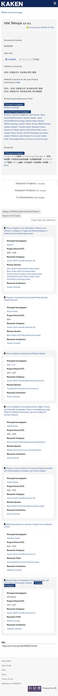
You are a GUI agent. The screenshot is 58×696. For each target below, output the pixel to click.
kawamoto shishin (13, 538)
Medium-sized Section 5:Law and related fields (24, 450)
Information (6, 661)
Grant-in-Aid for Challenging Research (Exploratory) (26, 442)
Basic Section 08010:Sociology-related (21, 271)
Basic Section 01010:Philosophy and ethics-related (25, 506)
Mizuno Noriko (12, 311)
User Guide (6, 665)
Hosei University (13, 458)
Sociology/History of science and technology (29, 139)
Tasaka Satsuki (12, 482)
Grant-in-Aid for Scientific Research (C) (21, 554)
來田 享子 (10, 245)
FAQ (3, 670)
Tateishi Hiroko (12, 426)
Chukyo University (13, 287)
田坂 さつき (11, 365)
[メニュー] (55, 3)
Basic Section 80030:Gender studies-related (23, 269)
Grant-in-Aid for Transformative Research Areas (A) (25, 381)
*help (52, 27)
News (4, 674)
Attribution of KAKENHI (11, 683)
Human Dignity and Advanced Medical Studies (26, 353)
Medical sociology (11, 107)
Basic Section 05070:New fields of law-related (23, 335)
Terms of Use (7, 679)
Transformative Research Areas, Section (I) (22, 389)
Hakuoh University (13, 343)
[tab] (30, 183)
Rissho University (13, 397)
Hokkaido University (14, 570)
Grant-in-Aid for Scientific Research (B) (21, 261)
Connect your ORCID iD (39, 27)
